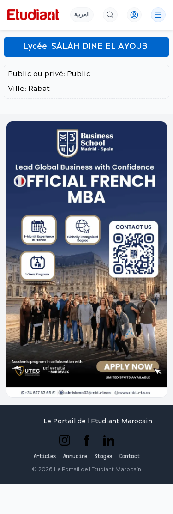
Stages (103, 457)
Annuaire (75, 457)
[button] (86, 259)
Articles (45, 457)
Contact (129, 457)
